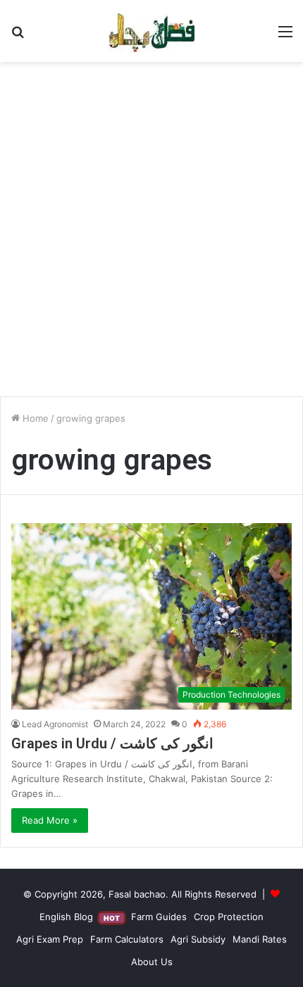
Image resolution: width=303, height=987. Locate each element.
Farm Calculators (126, 939)
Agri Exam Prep (49, 939)
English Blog (79, 916)
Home (34, 418)
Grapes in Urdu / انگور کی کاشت (112, 743)
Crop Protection (229, 916)
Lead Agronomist (55, 724)
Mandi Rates (260, 939)
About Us (152, 961)
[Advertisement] (151, 234)
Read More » (50, 820)
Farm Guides (159, 916)
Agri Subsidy (198, 939)
